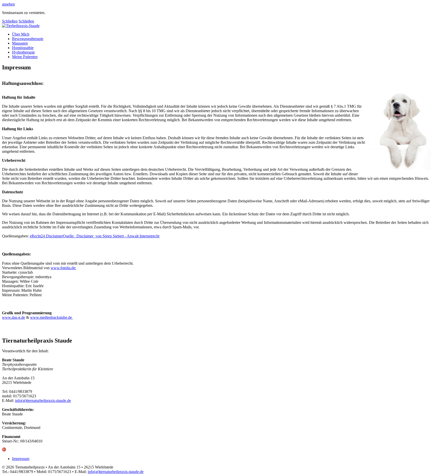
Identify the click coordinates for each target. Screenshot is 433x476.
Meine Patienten (25, 57)
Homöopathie (23, 48)
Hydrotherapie (23, 52)
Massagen (20, 43)
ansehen (8, 4)
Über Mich (20, 34)
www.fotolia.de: (63, 268)
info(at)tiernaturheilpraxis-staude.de (43, 400)
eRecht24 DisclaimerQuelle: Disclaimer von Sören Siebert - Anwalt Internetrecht (94, 236)
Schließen (10, 21)
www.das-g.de (13, 317)
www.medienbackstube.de (51, 317)
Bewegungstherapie (27, 39)
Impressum (20, 458)
